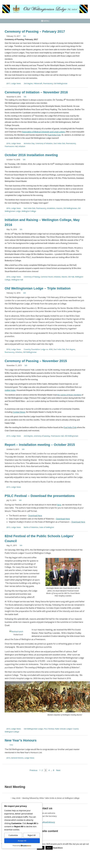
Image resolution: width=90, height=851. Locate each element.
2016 (8, 143)
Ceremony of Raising (32, 277)
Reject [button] (49, 848)
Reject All (32, 835)
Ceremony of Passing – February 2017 (35, 31)
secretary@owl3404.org (45, 822)
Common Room (47, 277)
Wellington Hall (17, 280)
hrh (24, 36)
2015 (8, 436)
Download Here (35, 515)
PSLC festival (49, 729)
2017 (8, 83)
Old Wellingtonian (60, 83)
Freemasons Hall (11, 146)
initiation (22, 146)
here (59, 504)
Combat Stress (19, 412)
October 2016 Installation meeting (31, 155)
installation (51, 208)
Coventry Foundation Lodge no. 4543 (38, 349)
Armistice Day (29, 143)
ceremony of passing (42, 436)
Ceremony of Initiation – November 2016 (36, 92)
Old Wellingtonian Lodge (33, 729)
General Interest (17, 758)
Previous (33, 770)
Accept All (22, 840)
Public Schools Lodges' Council (66, 729)
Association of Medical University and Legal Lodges (43, 132)
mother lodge (10, 390)
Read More (58, 847)
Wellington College (29, 211)
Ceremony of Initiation (44, 143)
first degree (70, 349)
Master (64, 277)
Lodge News (16, 83)
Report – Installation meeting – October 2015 (40, 444)
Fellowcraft (38, 83)
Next (58, 770)
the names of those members (69, 395)
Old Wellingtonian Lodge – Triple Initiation (38, 288)
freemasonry (48, 83)
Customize (13, 835)
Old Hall (71, 277)
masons (59, 208)
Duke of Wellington (46, 527)
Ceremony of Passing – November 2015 (36, 361)
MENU (46, 21)
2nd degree (28, 83)
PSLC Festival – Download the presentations (40, 496)
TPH (11, 745)
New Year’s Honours (21, 740)
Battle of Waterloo (31, 527)
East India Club (54, 135)
